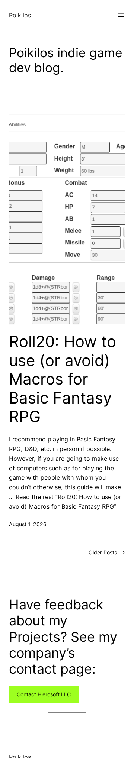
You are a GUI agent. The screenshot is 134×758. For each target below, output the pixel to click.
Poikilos (20, 15)
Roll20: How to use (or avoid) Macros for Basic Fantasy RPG (62, 379)
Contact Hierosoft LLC (44, 694)
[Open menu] (120, 15)
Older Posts (107, 552)
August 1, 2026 (28, 524)
